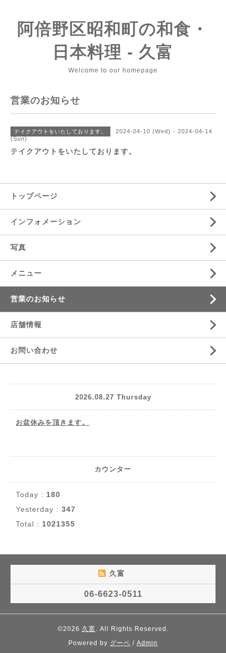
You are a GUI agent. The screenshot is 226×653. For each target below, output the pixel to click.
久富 (89, 629)
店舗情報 (26, 324)
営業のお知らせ (38, 298)
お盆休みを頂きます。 (52, 422)
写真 (18, 247)
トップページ (34, 196)
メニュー (26, 273)
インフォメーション (46, 221)
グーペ (120, 643)
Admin (147, 643)
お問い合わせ (34, 350)
